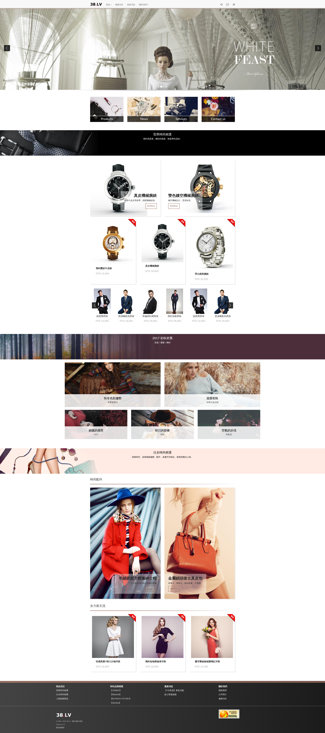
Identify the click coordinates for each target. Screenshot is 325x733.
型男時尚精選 (62, 690)
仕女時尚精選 (62, 694)
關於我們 (143, 5)
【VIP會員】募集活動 (174, 690)
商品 (108, 5)
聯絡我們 (223, 690)
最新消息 (131, 5)
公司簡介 (223, 694)
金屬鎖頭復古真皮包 (185, 578)
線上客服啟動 (170, 694)
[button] (234, 5)
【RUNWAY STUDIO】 (120, 699)
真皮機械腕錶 (145, 196)
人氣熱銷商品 (62, 699)
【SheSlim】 (115, 703)
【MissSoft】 (115, 694)
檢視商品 (151, 206)
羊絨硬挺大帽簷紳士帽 (138, 578)
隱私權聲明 (60, 728)
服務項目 (119, 5)
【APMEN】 (115, 690)
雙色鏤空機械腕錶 (183, 196)
